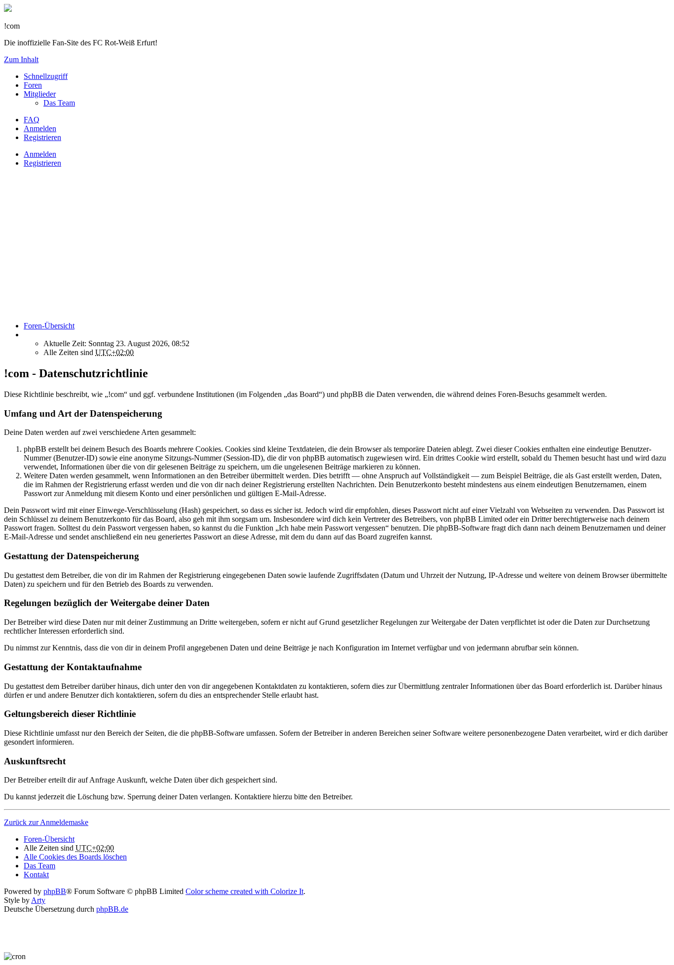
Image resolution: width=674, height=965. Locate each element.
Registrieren (42, 163)
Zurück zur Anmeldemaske (46, 822)
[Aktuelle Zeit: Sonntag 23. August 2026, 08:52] (27, 334)
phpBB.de (112, 909)
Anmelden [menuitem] (40, 128)
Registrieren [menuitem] (42, 137)
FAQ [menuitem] (31, 119)
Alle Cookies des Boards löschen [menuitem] (75, 857)
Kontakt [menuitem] (36, 874)
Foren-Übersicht (49, 839)
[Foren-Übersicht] (8, 9)
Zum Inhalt (21, 59)
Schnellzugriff (46, 76)
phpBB (54, 891)
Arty (38, 900)
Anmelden (40, 154)
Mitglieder (40, 94)
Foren (33, 85)
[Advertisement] (300, 245)
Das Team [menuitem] (59, 103)
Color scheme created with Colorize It (244, 891)
